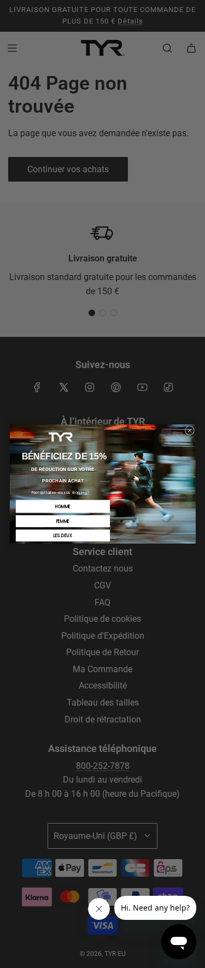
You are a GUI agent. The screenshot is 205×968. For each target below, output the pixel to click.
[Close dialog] (189, 430)
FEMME (62, 521)
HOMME (62, 506)
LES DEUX (63, 536)
